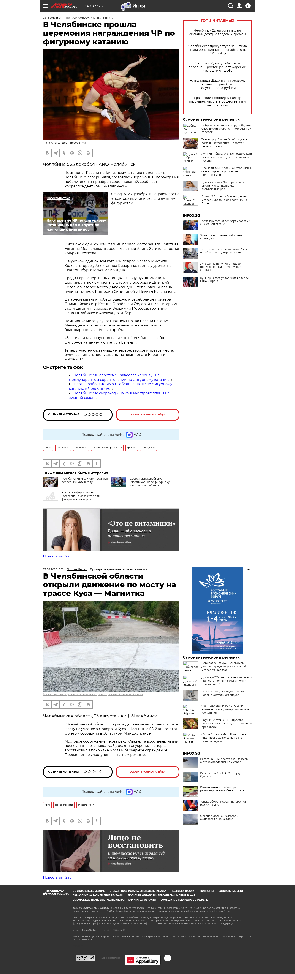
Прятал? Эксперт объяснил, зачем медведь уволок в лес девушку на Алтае (224, 200)
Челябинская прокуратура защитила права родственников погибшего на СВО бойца (217, 49)
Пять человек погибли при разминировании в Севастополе (222, 789)
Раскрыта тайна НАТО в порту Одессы (220, 775)
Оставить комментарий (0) (147, 414)
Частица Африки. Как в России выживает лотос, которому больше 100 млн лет (225, 709)
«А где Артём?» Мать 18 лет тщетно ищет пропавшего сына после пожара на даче (224, 738)
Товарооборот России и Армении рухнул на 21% (223, 803)
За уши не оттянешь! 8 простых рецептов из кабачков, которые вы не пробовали (226, 723)
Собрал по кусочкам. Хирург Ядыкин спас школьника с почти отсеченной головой (226, 129)
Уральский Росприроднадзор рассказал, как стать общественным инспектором (217, 101)
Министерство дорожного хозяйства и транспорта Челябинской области (93, 694)
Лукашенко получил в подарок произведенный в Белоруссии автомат (221, 266)
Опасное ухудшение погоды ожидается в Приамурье (219, 817)
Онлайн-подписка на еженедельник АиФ (138, 891)
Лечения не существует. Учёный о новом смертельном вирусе (224, 693)
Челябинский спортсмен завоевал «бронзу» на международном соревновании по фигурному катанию (119, 377)
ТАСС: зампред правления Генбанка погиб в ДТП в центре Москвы (224, 251)
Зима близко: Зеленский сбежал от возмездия (224, 237)
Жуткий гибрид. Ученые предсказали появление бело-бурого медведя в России (226, 157)
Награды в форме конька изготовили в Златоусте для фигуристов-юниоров (81, 496)
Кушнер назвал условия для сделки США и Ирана (224, 280)
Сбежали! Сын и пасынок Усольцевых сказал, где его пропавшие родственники (226, 171)
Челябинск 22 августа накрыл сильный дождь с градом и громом (217, 32)
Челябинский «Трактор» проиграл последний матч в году (85, 480)
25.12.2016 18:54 (52, 17)
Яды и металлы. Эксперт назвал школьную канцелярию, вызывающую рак (222, 186)
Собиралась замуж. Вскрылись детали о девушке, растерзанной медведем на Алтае (223, 666)
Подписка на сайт (183, 891)
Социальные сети (231, 891)
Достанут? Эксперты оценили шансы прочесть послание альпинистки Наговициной (226, 681)
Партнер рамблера (110, 958)
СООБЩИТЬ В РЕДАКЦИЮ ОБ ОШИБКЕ (184, 899)
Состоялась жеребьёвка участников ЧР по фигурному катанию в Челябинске (150, 482)
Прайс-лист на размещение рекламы (98, 895)
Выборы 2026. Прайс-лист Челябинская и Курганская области (114, 899)
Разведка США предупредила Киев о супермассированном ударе (224, 760)
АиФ (85, 142)
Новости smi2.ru (57, 556)
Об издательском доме (89, 891)
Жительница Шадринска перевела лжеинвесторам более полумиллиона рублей (218, 84)
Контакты (207, 891)
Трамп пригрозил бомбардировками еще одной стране (225, 223)
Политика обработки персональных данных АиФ (162, 895)
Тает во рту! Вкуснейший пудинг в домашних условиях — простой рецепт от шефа (224, 143)
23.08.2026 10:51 (53, 569)
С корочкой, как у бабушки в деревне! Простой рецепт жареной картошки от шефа (217, 67)
